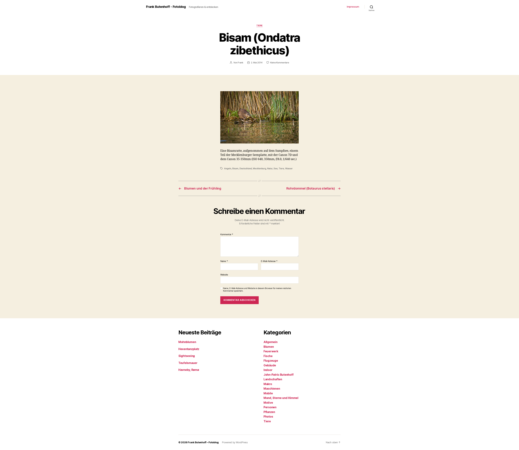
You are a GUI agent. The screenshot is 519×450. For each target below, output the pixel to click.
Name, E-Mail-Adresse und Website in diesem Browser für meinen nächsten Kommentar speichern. (257, 289)
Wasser (288, 168)
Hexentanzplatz (188, 349)
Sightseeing (186, 356)
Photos (268, 416)
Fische (268, 356)
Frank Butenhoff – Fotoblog (203, 442)
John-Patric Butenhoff (278, 374)
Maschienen (272, 388)
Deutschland (245, 168)
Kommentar (226, 234)
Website (224, 274)
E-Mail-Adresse (269, 261)
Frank (240, 62)
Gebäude (270, 365)
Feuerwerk (271, 351)
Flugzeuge (271, 360)
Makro (268, 384)
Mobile (268, 393)
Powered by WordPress (235, 442)
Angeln (227, 168)
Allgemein (270, 342)
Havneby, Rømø (188, 370)
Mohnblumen (187, 342)
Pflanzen (269, 412)
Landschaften (273, 379)
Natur (269, 168)
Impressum (353, 6)
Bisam (235, 168)
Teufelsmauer (187, 363)
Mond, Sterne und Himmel (281, 398)
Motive (268, 402)
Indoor (268, 370)
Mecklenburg (259, 168)
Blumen (269, 346)
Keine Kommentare (279, 62)
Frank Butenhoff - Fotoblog (166, 6)
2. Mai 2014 (256, 62)
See (275, 168)
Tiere (259, 25)
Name (224, 261)
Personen (270, 407)
